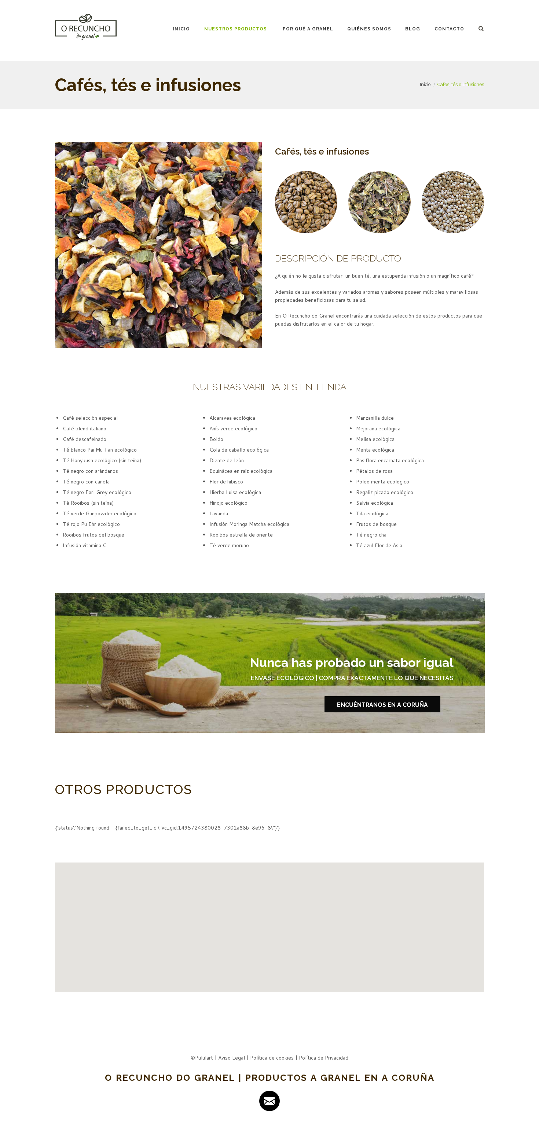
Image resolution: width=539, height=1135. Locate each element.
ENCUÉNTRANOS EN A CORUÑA (382, 704)
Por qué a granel (308, 28)
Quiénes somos (369, 28)
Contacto (449, 28)
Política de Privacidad (323, 1057)
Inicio (181, 28)
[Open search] (482, 28)
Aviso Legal (231, 1057)
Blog (412, 28)
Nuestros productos (235, 28)
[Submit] (269, 1101)
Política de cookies (272, 1057)
